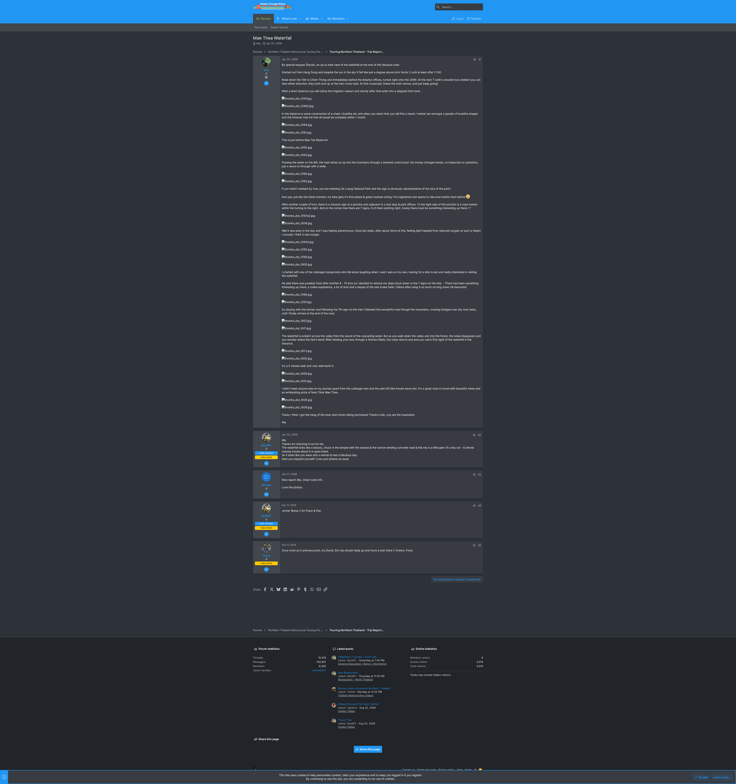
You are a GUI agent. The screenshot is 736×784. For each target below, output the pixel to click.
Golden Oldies (346, 711)
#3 (479, 474)
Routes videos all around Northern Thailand (364, 688)
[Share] (474, 59)
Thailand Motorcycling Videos (355, 695)
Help (459, 769)
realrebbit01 (319, 670)
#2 (479, 434)
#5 (479, 545)
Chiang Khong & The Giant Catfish (358, 704)
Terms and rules (426, 769)
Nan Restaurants (348, 672)
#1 (479, 59)
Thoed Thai (345, 719)
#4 (479, 505)
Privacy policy (447, 769)
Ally (258, 43)
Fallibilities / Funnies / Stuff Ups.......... (361, 656)
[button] (300, 18)
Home (468, 769)
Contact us (408, 769)
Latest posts (345, 648)
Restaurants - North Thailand (355, 679)
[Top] (475, 769)
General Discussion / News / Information (362, 663)
